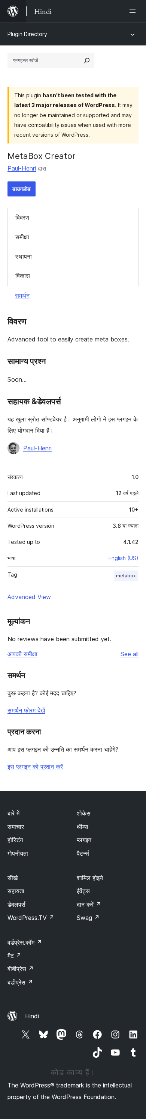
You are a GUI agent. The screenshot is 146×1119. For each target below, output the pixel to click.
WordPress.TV (30, 917)
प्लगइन (84, 840)
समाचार (15, 827)
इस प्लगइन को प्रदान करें (35, 766)
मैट (14, 955)
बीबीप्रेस (20, 969)
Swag (88, 917)
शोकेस (84, 813)
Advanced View (29, 597)
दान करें (89, 904)
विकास (22, 275)
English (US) (124, 558)
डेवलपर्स (16, 904)
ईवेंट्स (83, 891)
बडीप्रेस (20, 982)
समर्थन (22, 295)
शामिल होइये (90, 878)
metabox (126, 575)
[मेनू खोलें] (134, 11)
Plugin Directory (27, 34)
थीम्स (82, 827)
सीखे (12, 878)
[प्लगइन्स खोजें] (86, 60)
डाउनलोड (21, 189)
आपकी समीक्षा (22, 654)
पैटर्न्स (83, 853)
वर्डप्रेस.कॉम (24, 942)
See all (130, 654)
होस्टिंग (15, 840)
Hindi (32, 1016)
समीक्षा (22, 237)
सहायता (15, 891)
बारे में (13, 813)
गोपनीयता (17, 853)
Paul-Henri (21, 168)
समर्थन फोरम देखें (26, 710)
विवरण (22, 217)
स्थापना (23, 256)
